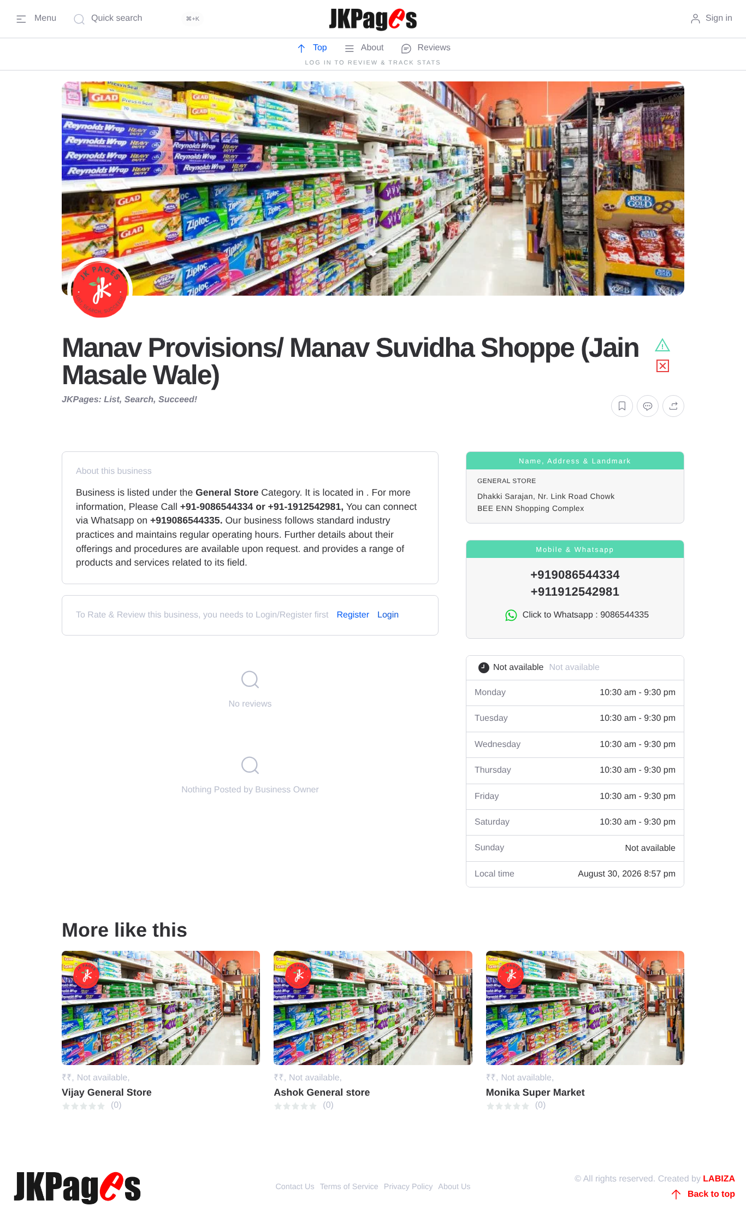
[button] (622, 406)
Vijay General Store (107, 1092)
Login (388, 615)
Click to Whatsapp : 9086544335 (586, 615)
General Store (506, 481)
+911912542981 (575, 591)
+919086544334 (575, 574)
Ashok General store (322, 1092)
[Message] (648, 406)
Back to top (711, 1194)
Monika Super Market (535, 1092)
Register (352, 615)
